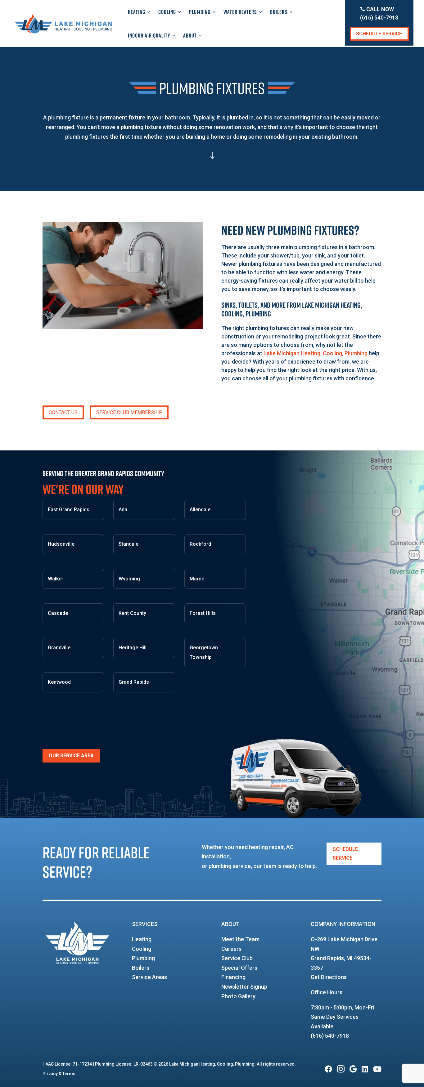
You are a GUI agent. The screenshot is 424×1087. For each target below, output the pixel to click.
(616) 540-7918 (330, 1035)
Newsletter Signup (244, 986)
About (190, 35)
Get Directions (329, 977)
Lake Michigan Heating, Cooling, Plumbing (316, 353)
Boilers (278, 11)
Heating (136, 11)
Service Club (237, 958)
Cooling (167, 11)
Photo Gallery (238, 996)
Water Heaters (240, 11)
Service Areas (149, 977)
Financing (233, 977)
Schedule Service (379, 34)
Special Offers (239, 967)
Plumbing (199, 11)
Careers (231, 949)
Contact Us (63, 412)
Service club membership (129, 412)
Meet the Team (240, 939)
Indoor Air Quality (149, 35)
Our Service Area (71, 755)
